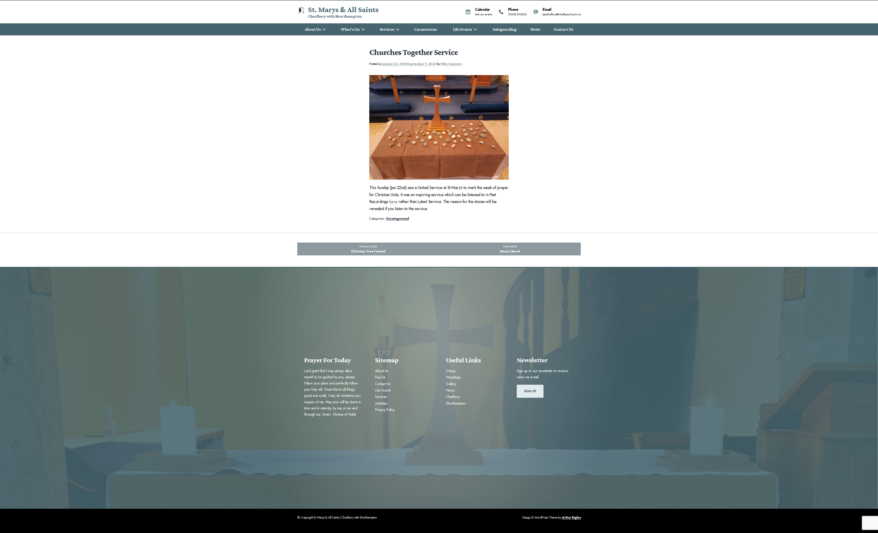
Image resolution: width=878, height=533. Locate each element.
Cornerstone (425, 29)
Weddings (453, 377)
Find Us (380, 377)
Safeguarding (504, 29)
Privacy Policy (385, 410)
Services (387, 29)
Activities (381, 403)
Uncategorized (397, 218)
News (535, 29)
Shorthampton (456, 403)
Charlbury (453, 397)
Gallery (451, 384)
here (393, 202)
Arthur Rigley (571, 517)
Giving (450, 371)
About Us (313, 29)
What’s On (350, 29)
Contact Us (563, 29)
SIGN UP (530, 391)
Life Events (462, 29)
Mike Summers (451, 64)
